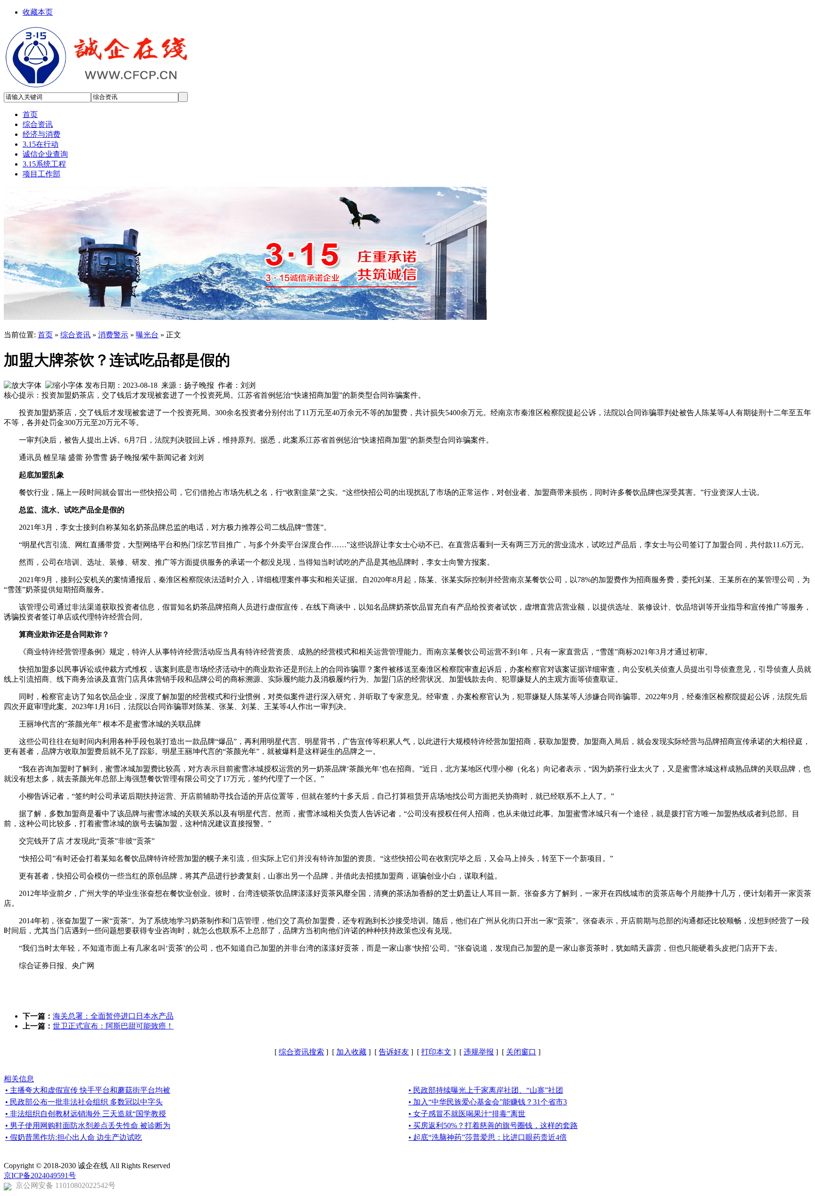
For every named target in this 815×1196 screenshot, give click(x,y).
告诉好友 (394, 1052)
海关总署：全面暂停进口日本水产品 (113, 1016)
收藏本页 (38, 12)
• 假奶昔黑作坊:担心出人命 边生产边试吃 (73, 1137)
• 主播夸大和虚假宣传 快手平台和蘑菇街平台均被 (87, 1090)
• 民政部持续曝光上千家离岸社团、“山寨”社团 (485, 1090)
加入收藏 (351, 1052)
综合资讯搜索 (301, 1052)
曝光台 (147, 335)
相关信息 (19, 1079)
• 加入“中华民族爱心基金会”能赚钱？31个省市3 (487, 1102)
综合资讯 (75, 335)
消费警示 (113, 335)
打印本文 (436, 1052)
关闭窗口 (521, 1052)
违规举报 (479, 1052)
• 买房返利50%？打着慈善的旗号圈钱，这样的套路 (493, 1125)
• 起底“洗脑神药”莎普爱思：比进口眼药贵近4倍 (487, 1137)
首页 (45, 335)
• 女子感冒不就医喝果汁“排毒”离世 (466, 1114)
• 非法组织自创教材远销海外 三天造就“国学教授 (85, 1114)
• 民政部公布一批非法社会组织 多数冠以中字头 (84, 1102)
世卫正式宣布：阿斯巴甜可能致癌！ (113, 1026)
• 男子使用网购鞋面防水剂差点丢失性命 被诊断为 (87, 1125)
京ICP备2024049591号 (40, 1175)
